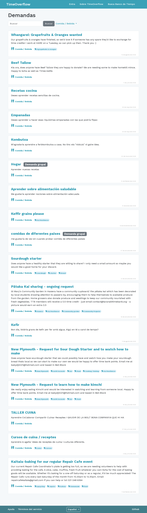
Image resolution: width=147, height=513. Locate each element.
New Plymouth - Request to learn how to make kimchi (56, 385)
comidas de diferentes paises (35, 234)
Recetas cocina (24, 91)
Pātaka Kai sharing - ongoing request (42, 287)
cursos (49, 448)
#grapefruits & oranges (46, 49)
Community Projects (92, 311)
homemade (74, 486)
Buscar (49, 23)
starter (53, 273)
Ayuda (11, 509)
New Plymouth (42, 371)
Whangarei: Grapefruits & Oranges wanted (46, 35)
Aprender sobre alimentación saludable (43, 189)
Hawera (40, 311)
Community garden (71, 311)
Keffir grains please (27, 214)
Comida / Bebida (23, 49)
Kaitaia (63, 486)
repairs (52, 486)
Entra (72, 4)
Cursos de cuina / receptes (33, 437)
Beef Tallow (21, 63)
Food (79, 371)
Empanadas (20, 115)
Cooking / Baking (92, 371)
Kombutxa (19, 140)
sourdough (41, 273)
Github (135, 509)
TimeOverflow (18, 4)
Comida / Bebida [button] (65, 23)
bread (63, 273)
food (86, 486)
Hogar (16, 164)
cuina (39, 448)
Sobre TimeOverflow (91, 4)
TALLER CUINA (23, 413)
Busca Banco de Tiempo (121, 4)
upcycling (41, 486)
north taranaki (59, 371)
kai (70, 371)
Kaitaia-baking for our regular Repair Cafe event (52, 462)
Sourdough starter (26, 258)
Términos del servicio (30, 509)
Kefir (15, 325)
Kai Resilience (43, 220)
